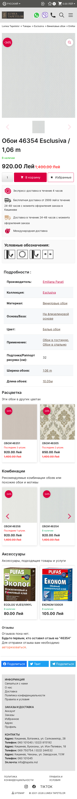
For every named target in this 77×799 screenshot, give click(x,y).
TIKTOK (46, 787)
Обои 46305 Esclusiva (50, 445)
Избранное (12, 718)
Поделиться (15, 664)
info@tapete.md (28, 762)
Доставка (11, 691)
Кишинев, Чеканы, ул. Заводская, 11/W (39, 754)
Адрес (9, 722)
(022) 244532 (44, 750)
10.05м (48, 381)
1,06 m (47, 370)
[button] (38, 127)
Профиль (10, 726)
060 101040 (25, 742)
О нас (8, 687)
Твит (37, 664)
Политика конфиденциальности (25, 695)
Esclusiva (49, 292)
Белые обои (51, 329)
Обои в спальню (55, 344)
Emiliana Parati (53, 282)
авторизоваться (14, 647)
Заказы (9, 714)
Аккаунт (10, 711)
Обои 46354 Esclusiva (50, 527)
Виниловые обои (55, 303)
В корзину (32, 177)
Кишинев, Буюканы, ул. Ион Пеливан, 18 (40, 746)
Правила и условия (17, 699)
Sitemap (19, 793)
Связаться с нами (16, 683)
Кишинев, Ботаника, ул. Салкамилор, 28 (40, 738)
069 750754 (25, 750)
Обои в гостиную (55, 340)
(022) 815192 (43, 742)
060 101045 (25, 758)
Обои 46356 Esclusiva (12, 527)
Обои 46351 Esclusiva (12, 445)
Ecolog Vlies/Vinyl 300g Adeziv (18, 606)
